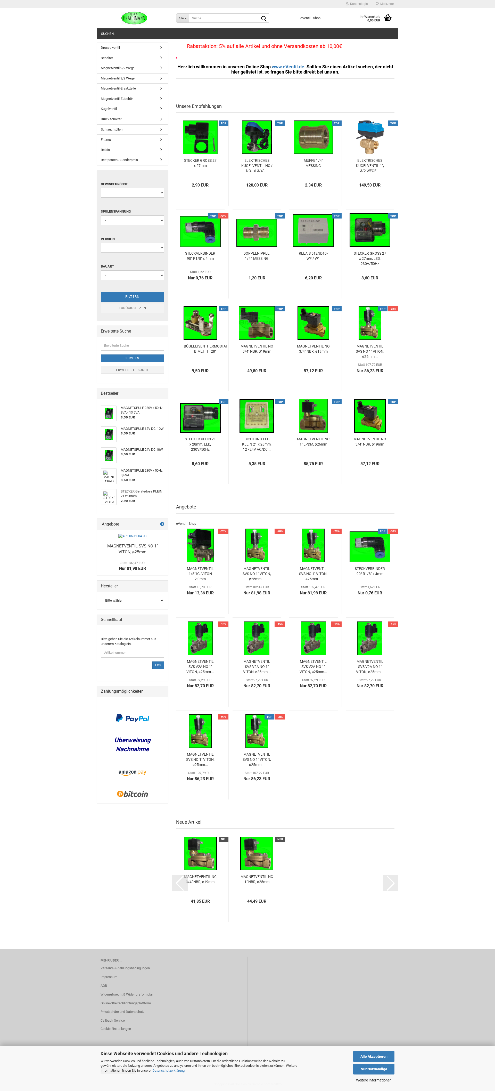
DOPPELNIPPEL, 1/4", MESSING (256, 256)
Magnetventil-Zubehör (117, 99)
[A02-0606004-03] (132, 536)
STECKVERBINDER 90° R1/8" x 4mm (200, 256)
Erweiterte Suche (132, 370)
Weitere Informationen (374, 1080)
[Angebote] (162, 524)
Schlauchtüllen (111, 129)
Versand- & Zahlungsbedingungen (125, 968)
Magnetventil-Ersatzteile (118, 88)
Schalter (107, 58)
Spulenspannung (116, 211)
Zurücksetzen (132, 308)
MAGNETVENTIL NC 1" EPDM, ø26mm (313, 441)
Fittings (106, 139)
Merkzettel (386, 4)
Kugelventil (109, 109)
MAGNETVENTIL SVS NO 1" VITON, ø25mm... (370, 351)
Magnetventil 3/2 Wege (118, 78)
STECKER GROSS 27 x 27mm (200, 163)
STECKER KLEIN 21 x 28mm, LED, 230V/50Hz (200, 444)
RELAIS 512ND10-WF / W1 (313, 256)
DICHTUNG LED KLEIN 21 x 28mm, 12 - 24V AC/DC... (256, 444)
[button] (180, 883)
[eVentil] (134, 18)
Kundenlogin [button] (358, 4)
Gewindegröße (114, 184)
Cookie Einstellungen (116, 1029)
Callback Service (113, 1020)
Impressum (109, 977)
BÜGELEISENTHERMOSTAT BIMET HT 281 (206, 348)
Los (158, 665)
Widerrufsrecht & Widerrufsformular (127, 994)
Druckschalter (111, 119)
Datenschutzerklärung (168, 1070)
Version (108, 239)
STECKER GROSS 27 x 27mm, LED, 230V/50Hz (370, 258)
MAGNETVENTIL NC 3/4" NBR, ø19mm (200, 879)
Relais (105, 150)
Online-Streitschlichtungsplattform (126, 1003)
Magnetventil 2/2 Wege (118, 68)
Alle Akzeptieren (373, 1056)
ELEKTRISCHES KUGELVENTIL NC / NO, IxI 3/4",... (257, 165)
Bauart (107, 266)
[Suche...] (264, 18)
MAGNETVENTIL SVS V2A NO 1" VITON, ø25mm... (200, 666)
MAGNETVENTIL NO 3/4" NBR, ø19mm (257, 348)
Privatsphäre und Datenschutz (122, 1012)
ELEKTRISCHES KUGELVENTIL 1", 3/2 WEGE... (370, 165)
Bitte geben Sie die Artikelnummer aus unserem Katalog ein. (128, 641)
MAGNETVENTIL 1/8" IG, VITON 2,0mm (200, 574)
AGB (104, 986)
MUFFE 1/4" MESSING (313, 163)
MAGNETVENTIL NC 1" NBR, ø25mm (257, 879)
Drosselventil (110, 48)
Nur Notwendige (374, 1069)
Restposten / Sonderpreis (119, 160)
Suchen (132, 358)
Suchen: (107, 34)
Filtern (132, 296)
